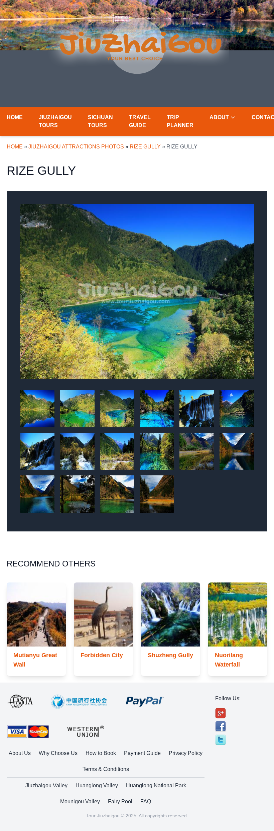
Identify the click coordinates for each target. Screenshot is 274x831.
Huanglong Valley (97, 785)
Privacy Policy (185, 753)
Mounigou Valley (80, 801)
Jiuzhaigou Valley (46, 785)
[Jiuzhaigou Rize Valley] (37, 494)
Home (15, 117)
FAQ (145, 801)
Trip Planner (180, 121)
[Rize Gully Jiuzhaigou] (117, 494)
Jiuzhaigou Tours (55, 121)
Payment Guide (142, 753)
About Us (20, 753)
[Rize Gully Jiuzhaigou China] (237, 451)
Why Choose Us (58, 753)
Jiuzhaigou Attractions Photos (76, 146)
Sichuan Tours (100, 121)
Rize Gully (145, 146)
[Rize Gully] (137, 291)
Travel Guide (140, 121)
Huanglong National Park (156, 785)
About (219, 117)
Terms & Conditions (106, 769)
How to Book (101, 753)
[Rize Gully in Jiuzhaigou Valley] (157, 494)
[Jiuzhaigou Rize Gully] (77, 408)
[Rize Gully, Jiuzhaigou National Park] (77, 494)
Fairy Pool (120, 801)
